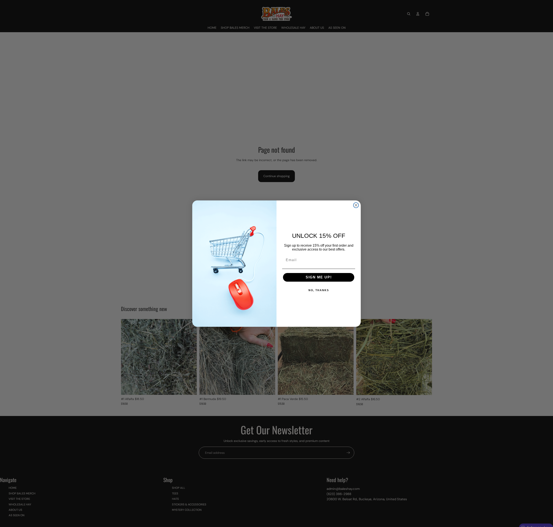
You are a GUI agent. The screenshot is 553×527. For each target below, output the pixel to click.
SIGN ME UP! (319, 277)
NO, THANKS (318, 290)
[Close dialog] (356, 205)
